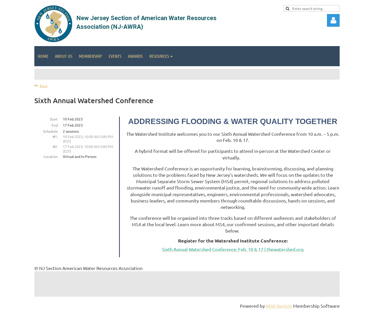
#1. (55, 136)
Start (54, 119)
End (55, 125)
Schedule (50, 131)
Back (44, 86)
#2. (55, 146)
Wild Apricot (279, 305)
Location (51, 156)
